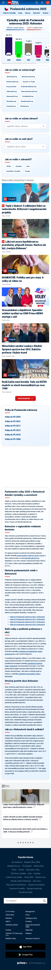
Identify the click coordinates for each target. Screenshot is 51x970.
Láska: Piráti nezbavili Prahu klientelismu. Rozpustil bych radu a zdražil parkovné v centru (23, 806)
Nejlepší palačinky (34, 888)
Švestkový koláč (25, 892)
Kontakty (29, 921)
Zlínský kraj (24, 106)
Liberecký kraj (11, 91)
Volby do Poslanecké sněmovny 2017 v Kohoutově (27, 619)
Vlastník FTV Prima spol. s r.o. (14, 934)
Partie (14, 870)
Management (30, 911)
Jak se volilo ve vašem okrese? (21, 118)
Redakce (29, 933)
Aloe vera (37, 881)
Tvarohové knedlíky (17, 888)
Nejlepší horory (13, 866)
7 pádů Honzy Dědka (13, 877)
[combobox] (24, 126)
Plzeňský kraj (11, 101)
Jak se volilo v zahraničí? (18, 159)
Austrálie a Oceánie (13, 171)
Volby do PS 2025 (13, 417)
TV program (27, 866)
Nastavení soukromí (32, 938)
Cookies (8, 930)
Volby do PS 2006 (13, 439)
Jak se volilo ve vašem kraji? (20, 70)
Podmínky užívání (12, 925)
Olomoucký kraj (12, 96)
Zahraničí (36, 13)
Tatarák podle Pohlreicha (20, 881)
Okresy (27, 13)
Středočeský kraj (27, 101)
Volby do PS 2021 (13, 421)
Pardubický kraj (27, 96)
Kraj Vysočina (11, 86)
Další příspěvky (24, 398)
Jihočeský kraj (11, 77)
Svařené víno (40, 877)
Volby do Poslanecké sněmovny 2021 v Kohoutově (27, 617)
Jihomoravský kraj (28, 77)
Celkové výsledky (9, 13)
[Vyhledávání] (36, 2)
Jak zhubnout (16, 862)
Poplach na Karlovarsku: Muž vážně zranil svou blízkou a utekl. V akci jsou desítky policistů (25, 830)
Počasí (21, 870)
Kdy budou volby (32, 870)
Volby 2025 (28, 877)
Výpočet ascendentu (36, 885)
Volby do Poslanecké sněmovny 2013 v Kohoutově (27, 622)
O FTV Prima (10, 911)
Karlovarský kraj (12, 82)
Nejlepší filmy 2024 (32, 862)
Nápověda (29, 930)
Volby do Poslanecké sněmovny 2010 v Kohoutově (27, 625)
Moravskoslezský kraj (29, 91)
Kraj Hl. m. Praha (29, 82)
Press (28, 915)
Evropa (27, 171)
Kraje (20, 13)
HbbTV (8, 921)
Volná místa (10, 915)
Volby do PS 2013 (13, 430)
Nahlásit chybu (11, 938)
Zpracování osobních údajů (33, 926)
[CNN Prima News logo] (13, 3)
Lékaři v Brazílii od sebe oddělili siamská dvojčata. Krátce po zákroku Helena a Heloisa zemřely (23, 818)
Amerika (19, 166)
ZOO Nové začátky (18, 873)
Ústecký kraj (10, 106)
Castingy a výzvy (31, 918)
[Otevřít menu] (3, 2)
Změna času (39, 866)
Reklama (9, 918)
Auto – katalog (34, 873)
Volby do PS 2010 (13, 434)
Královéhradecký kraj (28, 86)
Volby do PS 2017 (13, 426)
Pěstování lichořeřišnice (16, 885)
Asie (28, 166)
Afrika (8, 166)
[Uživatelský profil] (42, 2)
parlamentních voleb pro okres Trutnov (30, 555)
